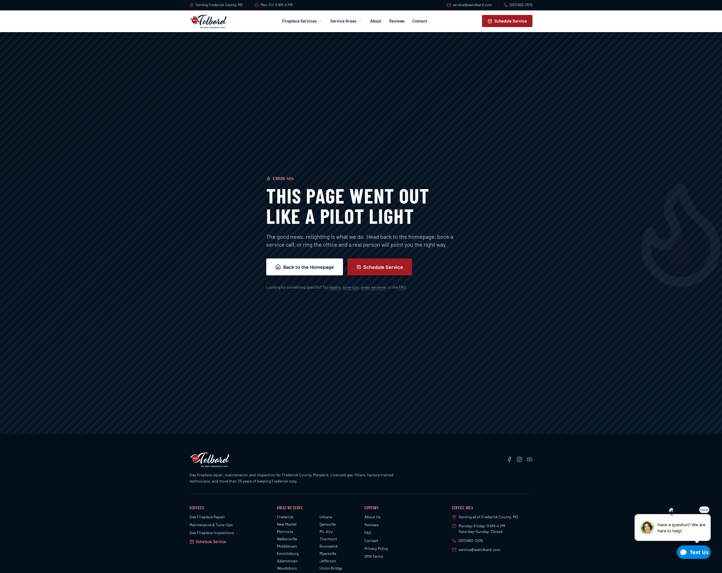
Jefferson (328, 560)
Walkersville (287, 538)
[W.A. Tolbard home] (208, 21)
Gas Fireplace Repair (207, 516)
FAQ (402, 287)
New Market (287, 524)
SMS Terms (373, 556)
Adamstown (287, 560)
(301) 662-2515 (521, 5)
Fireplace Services (299, 20)
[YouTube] (529, 459)
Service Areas (343, 20)
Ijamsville (328, 524)
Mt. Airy (326, 531)
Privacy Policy (376, 548)
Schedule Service (510, 20)
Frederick (285, 516)
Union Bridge (331, 568)
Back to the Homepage (308, 267)
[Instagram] (519, 459)
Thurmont (328, 538)
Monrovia (285, 531)
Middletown (287, 546)
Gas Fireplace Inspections (212, 532)
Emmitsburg (287, 553)
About (375, 20)
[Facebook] (509, 459)
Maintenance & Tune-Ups (211, 524)
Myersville (328, 553)
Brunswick (329, 546)
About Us (372, 516)
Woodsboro (287, 568)
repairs (335, 287)
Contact (419, 20)
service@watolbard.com (472, 5)
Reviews (396, 20)
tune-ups (351, 287)
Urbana (326, 516)
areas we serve (373, 287)
